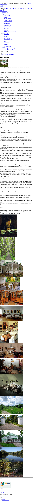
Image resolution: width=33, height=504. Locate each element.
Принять (1, 5)
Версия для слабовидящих (2, 6)
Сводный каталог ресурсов (5, 500)
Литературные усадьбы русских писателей (8, 54)
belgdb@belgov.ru (2, 492)
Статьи (3, 53)
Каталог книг (4, 499)
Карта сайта (2, 10)
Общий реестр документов (5, 498)
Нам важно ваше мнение (3, 11)
